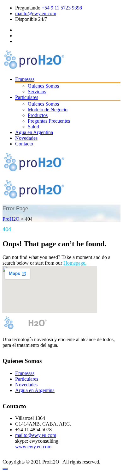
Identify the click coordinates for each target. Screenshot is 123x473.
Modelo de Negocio (47, 109)
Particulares (26, 97)
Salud (33, 126)
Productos (38, 115)
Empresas (24, 79)
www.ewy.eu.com (33, 446)
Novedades (26, 138)
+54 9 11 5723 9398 (61, 7)
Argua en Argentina (35, 390)
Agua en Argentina (34, 132)
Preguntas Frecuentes (49, 121)
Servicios (37, 91)
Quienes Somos (43, 86)
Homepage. (74, 263)
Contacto (24, 143)
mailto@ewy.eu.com (35, 13)
